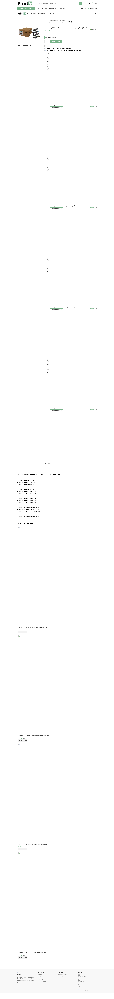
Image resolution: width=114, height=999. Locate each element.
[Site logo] (25, 3)
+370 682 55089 (83, 8)
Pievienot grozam (56, 41)
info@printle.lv (93, 8)
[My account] (89, 3)
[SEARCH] (80, 3)
